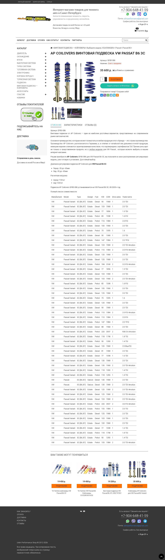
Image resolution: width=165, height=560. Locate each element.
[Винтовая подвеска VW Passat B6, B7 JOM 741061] (112, 469)
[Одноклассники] (117, 95)
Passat (118, 48)
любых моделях (96, 149)
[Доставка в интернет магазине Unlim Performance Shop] (32, 147)
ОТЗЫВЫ (20, 523)
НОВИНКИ (21, 98)
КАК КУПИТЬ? (52, 40)
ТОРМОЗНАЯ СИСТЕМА (26, 79)
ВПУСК (20, 60)
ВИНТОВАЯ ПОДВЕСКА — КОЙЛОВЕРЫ (27, 87)
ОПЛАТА (41, 40)
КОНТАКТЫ (65, 40)
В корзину (116, 79)
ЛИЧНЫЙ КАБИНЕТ (24, 2)
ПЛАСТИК (21, 94)
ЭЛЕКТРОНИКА (23, 73)
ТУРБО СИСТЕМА (24, 66)
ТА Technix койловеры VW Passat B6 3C (61, 492)
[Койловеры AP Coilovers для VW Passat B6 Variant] (137, 469)
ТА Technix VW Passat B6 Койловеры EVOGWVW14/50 (87, 493)
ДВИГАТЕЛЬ (22, 53)
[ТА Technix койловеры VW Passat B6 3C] (61, 469)
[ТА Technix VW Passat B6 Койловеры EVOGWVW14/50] (87, 469)
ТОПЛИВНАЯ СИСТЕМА (26, 70)
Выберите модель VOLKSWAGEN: (100, 48)
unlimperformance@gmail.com (136, 18)
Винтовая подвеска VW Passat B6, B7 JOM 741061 (112, 492)
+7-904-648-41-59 (134, 10)
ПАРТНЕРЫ (77, 40)
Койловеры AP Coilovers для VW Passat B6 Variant (137, 492)
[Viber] (104, 95)
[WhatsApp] (108, 95)
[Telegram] (111, 95)
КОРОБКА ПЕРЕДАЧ (25, 76)
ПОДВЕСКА (21, 83)
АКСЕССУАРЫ (22, 91)
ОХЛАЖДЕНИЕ (23, 57)
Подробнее (61, 486)
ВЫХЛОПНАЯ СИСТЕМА (26, 63)
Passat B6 (127, 48)
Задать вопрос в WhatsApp (118, 86)
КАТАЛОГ (21, 40)
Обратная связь (39, 2)
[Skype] (114, 95)
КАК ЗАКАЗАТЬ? (23, 511)
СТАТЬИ (49, 2)
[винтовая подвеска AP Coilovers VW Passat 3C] (58, 113)
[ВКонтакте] (101, 95)
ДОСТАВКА (31, 40)
